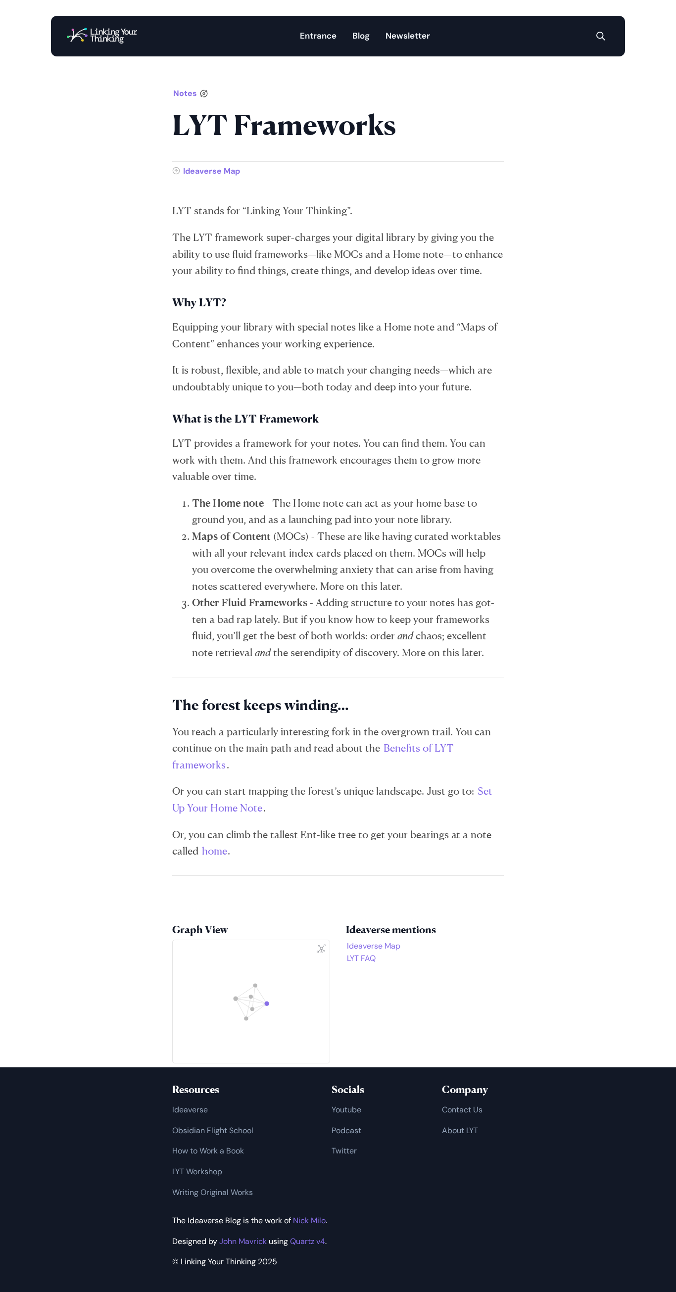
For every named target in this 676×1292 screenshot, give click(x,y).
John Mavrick (243, 1241)
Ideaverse (190, 1109)
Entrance (318, 35)
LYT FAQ (361, 958)
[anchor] (235, 302)
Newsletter (408, 35)
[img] (600, 36)
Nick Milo (309, 1220)
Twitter (344, 1151)
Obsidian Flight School (212, 1130)
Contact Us (462, 1109)
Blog (361, 35)
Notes (185, 93)
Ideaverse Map (211, 171)
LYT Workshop (197, 1171)
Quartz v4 (307, 1241)
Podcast (346, 1130)
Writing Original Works (212, 1192)
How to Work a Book (208, 1151)
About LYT (460, 1130)
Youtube (346, 1109)
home (214, 850)
